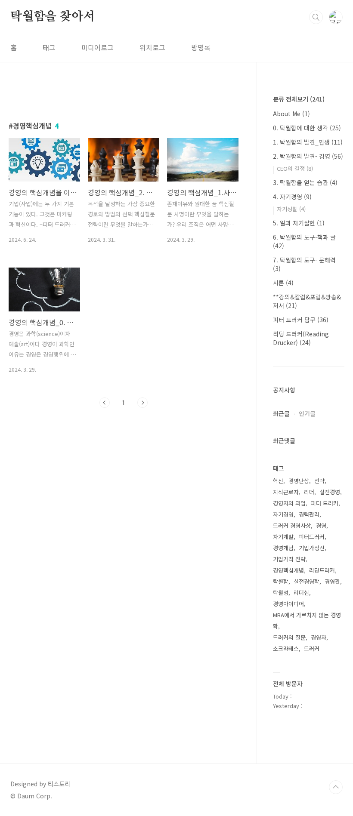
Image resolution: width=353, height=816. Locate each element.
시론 (283, 282)
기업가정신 (312, 548)
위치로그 (152, 47)
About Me (291, 113)
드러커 (311, 648)
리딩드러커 (322, 570)
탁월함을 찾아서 (52, 17)
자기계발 (283, 537)
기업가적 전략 (289, 559)
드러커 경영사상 (292, 525)
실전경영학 (306, 581)
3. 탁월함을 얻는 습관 (305, 182)
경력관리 (309, 514)
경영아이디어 (288, 604)
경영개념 (283, 548)
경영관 (332, 581)
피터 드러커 (324, 503)
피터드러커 (312, 537)
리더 (309, 492)
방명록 (201, 47)
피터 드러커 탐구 (300, 319)
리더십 (301, 592)
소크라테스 (286, 648)
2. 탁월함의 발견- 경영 (308, 156)
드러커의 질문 (289, 637)
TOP (336, 787)
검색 (316, 17)
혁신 (278, 481)
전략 (319, 481)
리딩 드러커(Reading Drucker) (301, 338)
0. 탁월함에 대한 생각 (307, 127)
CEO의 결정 (295, 168)
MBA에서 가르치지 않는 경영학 (307, 620)
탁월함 (280, 581)
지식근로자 (286, 492)
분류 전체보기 (299, 99)
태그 (49, 47)
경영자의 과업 (289, 503)
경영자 (318, 637)
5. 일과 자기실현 (299, 223)
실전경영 (329, 492)
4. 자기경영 (292, 196)
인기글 (307, 413)
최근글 (281, 413)
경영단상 (298, 481)
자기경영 (283, 514)
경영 (321, 525)
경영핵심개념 (288, 570)
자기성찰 (291, 209)
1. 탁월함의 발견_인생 (308, 142)
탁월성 (280, 592)
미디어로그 (97, 47)
